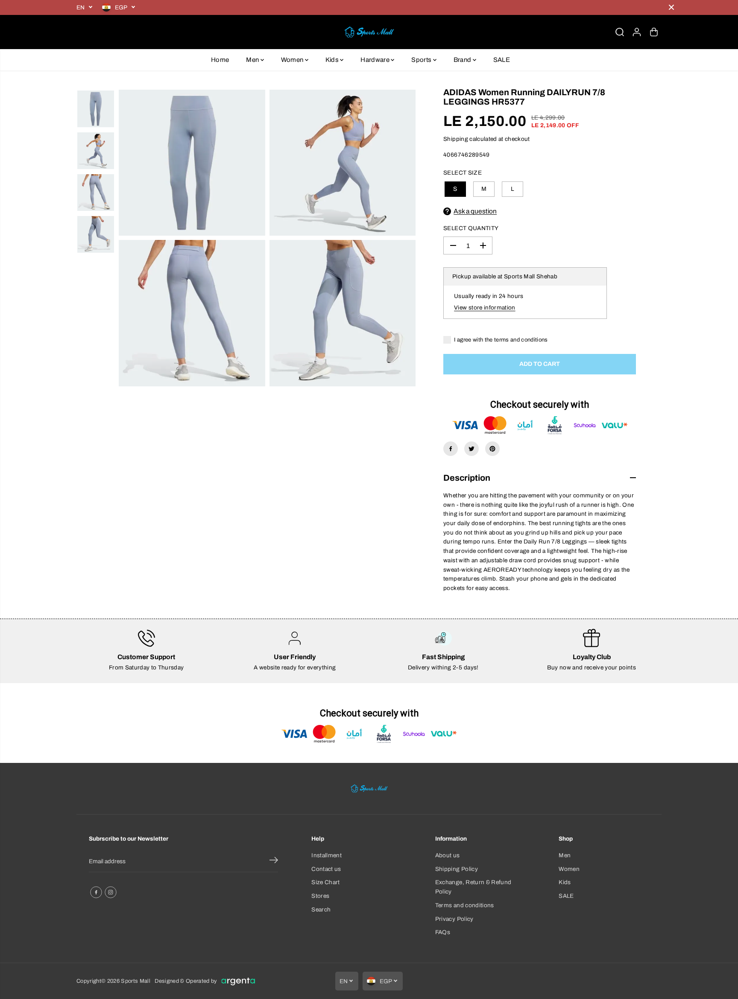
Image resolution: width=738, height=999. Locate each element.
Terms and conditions (464, 905)
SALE (501, 59)
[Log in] (636, 32)
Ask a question (475, 211)
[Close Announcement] (671, 7)
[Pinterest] (492, 448)
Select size (462, 172)
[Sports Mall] (369, 32)
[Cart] (654, 32)
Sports (422, 59)
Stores (320, 896)
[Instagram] (110, 892)
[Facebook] (450, 448)
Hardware (375, 59)
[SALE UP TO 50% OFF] (401, 7)
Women (293, 59)
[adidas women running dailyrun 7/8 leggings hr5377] (192, 163)
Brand (463, 59)
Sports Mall (135, 981)
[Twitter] (471, 448)
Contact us (326, 869)
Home (220, 59)
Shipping (455, 139)
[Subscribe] (273, 861)
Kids (332, 59)
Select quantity (470, 228)
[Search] (619, 32)
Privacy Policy (454, 919)
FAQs (442, 932)
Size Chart (325, 882)
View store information (484, 307)
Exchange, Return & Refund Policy (473, 887)
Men (253, 59)
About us (447, 855)
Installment (326, 855)
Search (321, 909)
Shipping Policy (456, 869)
